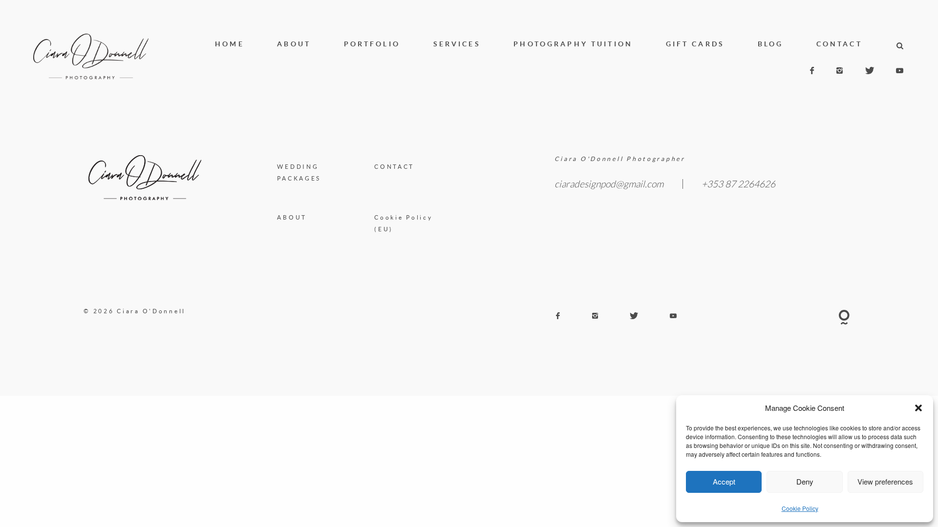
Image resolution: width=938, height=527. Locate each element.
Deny (804, 481)
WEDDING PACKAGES (299, 172)
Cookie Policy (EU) (403, 223)
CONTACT (839, 44)
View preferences (885, 481)
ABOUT (294, 44)
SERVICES (457, 44)
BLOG (771, 44)
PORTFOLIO (372, 44)
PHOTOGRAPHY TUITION (573, 44)
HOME (229, 44)
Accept (724, 481)
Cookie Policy (800, 508)
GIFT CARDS (695, 44)
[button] (918, 408)
